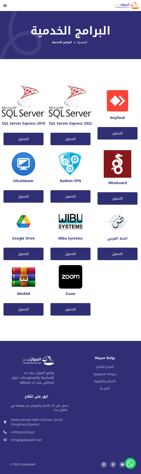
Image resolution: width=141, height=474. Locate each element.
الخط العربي (117, 238)
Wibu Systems (70, 238)
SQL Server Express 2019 (23, 123)
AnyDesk (117, 118)
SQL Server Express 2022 (70, 123)
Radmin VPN (70, 181)
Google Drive (23, 238)
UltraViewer (23, 181)
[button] (5, 5)
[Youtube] (122, 464)
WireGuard (117, 183)
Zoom (70, 294)
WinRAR (23, 294)
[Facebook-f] (113, 464)
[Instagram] (104, 464)
